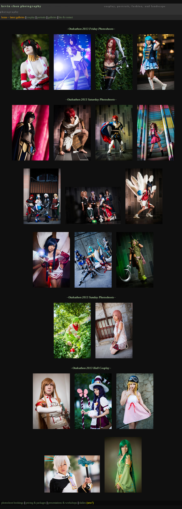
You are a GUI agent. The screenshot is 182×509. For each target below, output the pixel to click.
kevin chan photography (21, 6)
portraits (41, 17)
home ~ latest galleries (13, 17)
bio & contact (66, 17)
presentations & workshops (62, 502)
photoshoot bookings (12, 502)
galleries (52, 17)
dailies (86, 502)
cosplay (31, 17)
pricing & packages (36, 502)
